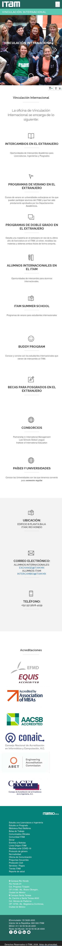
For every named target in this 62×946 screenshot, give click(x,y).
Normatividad (15, 854)
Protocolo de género (18, 851)
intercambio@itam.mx (31, 573)
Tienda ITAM (15, 868)
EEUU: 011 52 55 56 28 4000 (22, 925)
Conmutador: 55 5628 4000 (22, 920)
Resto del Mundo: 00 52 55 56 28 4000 (27, 928)
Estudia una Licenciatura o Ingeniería (26, 822)
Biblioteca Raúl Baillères (20, 828)
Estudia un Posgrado (18, 825)
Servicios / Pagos (17, 865)
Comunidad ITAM (17, 836)
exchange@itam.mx (31, 567)
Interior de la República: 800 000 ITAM (26, 923)
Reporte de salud (17, 871)
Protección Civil (16, 862)
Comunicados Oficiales (19, 834)
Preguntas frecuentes (19, 859)
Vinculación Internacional (24, 12)
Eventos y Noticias (17, 842)
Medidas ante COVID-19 (20, 848)
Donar (12, 839)
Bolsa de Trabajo (16, 831)
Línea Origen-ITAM (17, 845)
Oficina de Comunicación (20, 857)
